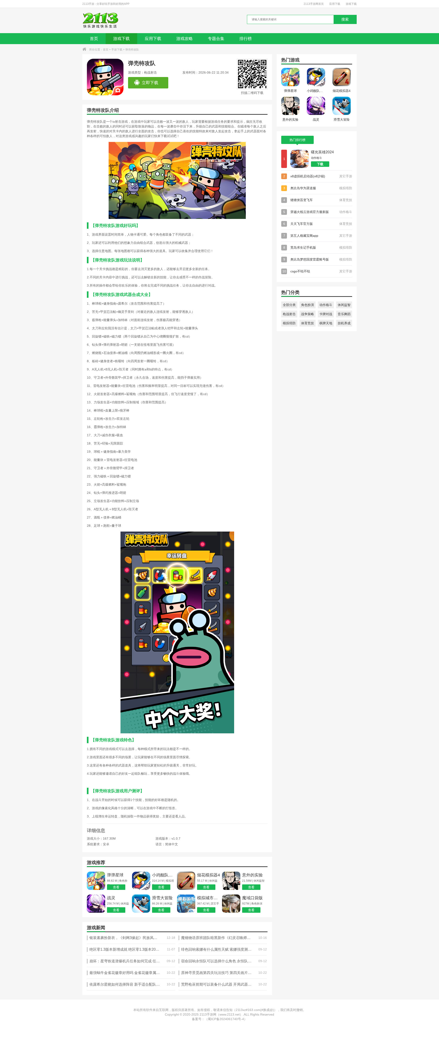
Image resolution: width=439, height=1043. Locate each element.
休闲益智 (344, 305)
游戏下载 (351, 3)
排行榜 (245, 38)
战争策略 (307, 314)
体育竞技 (307, 323)
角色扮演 (307, 305)
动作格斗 (325, 305)
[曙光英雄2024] (299, 159)
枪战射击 (289, 314)
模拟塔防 (289, 323)
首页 (94, 38)
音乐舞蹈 (344, 314)
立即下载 (150, 82)
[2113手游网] (103, 20)
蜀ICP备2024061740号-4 (226, 1019)
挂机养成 (344, 323)
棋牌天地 (325, 323)
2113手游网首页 (314, 3)
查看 (116, 887)
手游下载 (116, 49)
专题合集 (216, 38)
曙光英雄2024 (322, 152)
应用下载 (334, 3)
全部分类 (289, 305)
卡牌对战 (325, 314)
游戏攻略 (184, 38)
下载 (320, 164)
